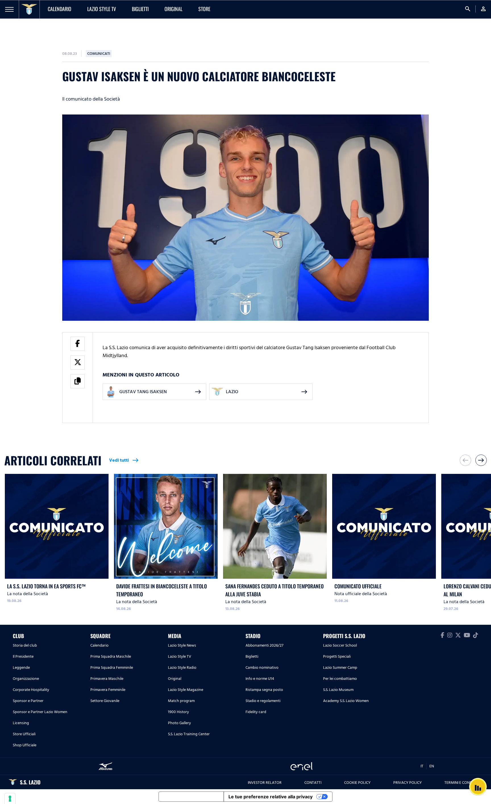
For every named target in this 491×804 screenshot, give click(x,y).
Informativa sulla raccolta (191, 796)
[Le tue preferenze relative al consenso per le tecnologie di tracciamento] (10, 798)
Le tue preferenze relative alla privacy (270, 796)
